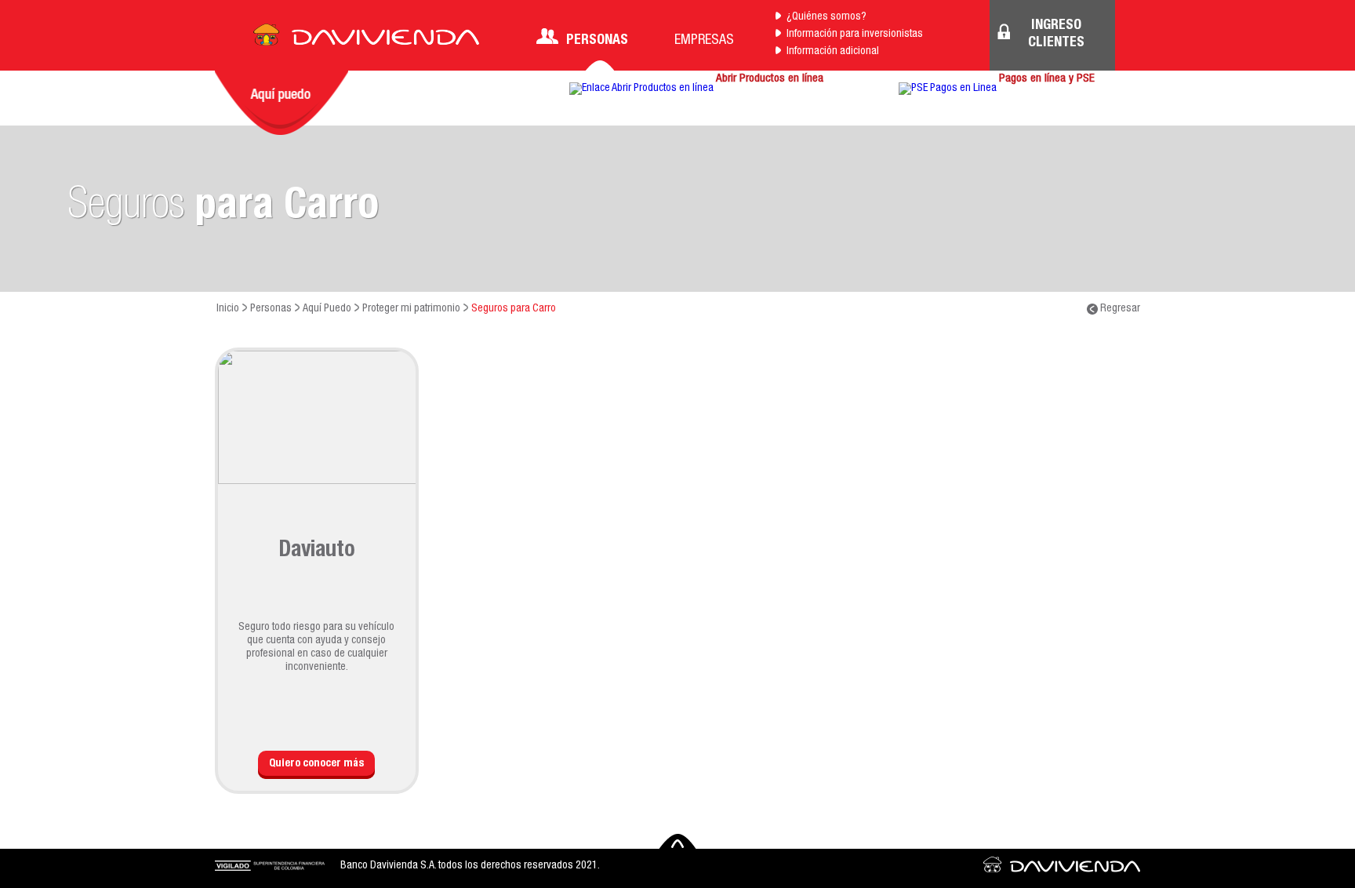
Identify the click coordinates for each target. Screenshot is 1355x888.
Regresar (1119, 309)
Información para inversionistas (854, 34)
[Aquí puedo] (281, 103)
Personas (597, 41)
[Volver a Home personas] (366, 39)
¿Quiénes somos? (826, 17)
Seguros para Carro (513, 309)
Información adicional (832, 51)
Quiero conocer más (316, 764)
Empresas (704, 41)
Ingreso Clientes (1056, 34)
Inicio (227, 309)
